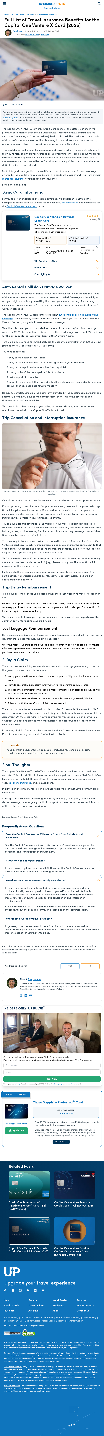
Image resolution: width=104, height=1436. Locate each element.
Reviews (30, 15)
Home (6, 15)
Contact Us (83, 1311)
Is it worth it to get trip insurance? (25, 861)
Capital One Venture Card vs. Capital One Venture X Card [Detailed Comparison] (72, 1251)
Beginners (58, 1306)
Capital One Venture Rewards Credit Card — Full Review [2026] (74, 1204)
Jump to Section (11, 105)
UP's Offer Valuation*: (78, 238)
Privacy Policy (11, 1318)
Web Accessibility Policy (68, 1318)
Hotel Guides (60, 1300)
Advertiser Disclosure (52, 8)
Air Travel (33, 1311)
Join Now (52, 1079)
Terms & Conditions (43, 1318)
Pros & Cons (40, 268)
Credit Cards (18, 15)
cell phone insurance (19, 783)
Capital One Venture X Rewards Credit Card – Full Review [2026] (28, 1250)
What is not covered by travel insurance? (29, 919)
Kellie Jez (45, 35)
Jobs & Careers (85, 1306)
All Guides (26, 1318)
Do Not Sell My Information (69, 1321)
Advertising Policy (11, 118)
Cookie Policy (89, 1318)
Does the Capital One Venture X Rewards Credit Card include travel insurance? (44, 836)
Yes (70, 966)
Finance (32, 1300)
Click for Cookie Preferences (39, 1321)
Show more (60, 1142)
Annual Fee (37, 249)
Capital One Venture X (47, 15)
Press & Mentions (13, 1321)
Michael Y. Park (32, 35)
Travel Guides (36, 1306)
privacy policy (57, 1084)
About (56, 1311)
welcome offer (70, 203)
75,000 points (66, 1114)
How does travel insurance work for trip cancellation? (36, 881)
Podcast (81, 1300)
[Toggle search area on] (99, 3)
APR (48, 248)
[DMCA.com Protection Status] (12, 1333)
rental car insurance (13, 179)
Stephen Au (18, 31)
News (7, 1300)
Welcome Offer (42, 238)
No (90, 966)
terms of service (71, 1084)
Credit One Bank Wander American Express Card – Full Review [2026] (27, 1205)
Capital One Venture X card (21, 206)
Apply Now (18, 1131)
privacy (17, 1084)
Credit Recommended (87, 249)
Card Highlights (42, 274)
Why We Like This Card (45, 261)
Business (9, 1311)
